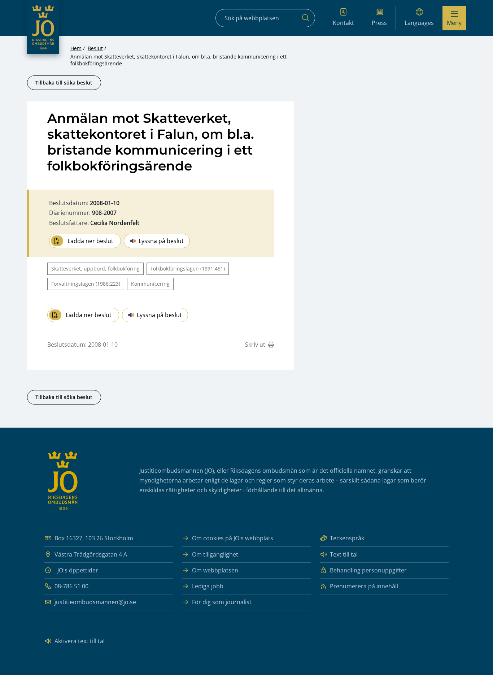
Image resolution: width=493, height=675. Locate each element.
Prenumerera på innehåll (364, 586)
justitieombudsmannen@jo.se (95, 602)
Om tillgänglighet (215, 554)
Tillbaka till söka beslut (63, 82)
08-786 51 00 (71, 586)
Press (379, 23)
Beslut (95, 48)
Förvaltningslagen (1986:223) (85, 283)
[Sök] (305, 18)
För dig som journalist (222, 602)
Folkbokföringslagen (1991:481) (187, 268)
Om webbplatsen (215, 570)
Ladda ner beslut (90, 241)
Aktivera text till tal (79, 641)
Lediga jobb (207, 586)
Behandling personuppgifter (368, 570)
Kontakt (343, 23)
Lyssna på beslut (161, 241)
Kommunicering (150, 283)
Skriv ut (255, 345)
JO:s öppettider (77, 570)
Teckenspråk (347, 538)
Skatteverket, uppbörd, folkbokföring (95, 268)
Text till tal (344, 554)
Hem (76, 48)
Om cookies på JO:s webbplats (232, 538)
